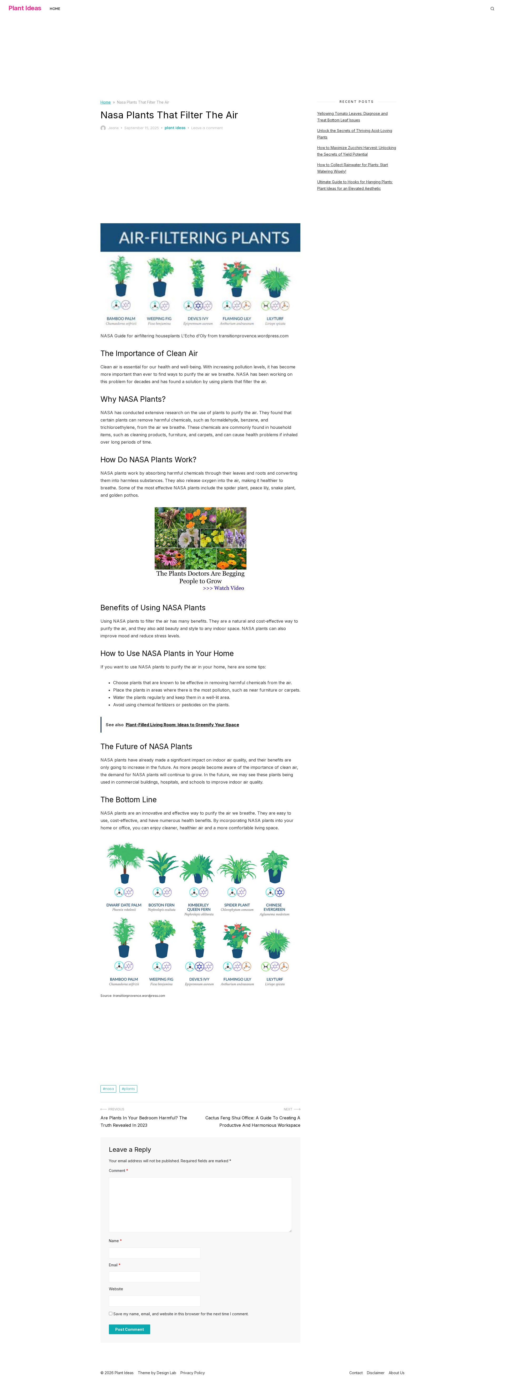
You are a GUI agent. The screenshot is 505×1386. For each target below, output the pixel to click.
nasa (109, 1088)
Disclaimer (376, 1372)
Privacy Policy (192, 1372)
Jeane (113, 127)
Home (55, 8)
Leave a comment (207, 127)
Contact (356, 1372)
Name (115, 1240)
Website (116, 1289)
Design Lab (166, 1372)
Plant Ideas (24, 8)
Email (114, 1265)
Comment (118, 1170)
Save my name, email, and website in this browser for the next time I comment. (181, 1314)
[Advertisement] (252, 62)
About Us (397, 1372)
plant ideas (175, 127)
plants (129, 1088)
